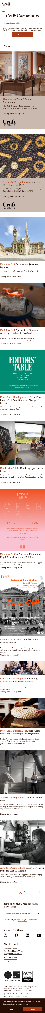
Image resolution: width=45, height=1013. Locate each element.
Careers (17, 997)
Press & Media (8, 997)
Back (3, 11)
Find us (6, 962)
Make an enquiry (10, 958)
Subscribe (22, 34)
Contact (24, 997)
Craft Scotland (12, 4)
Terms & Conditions (28, 994)
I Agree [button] (32, 1009)
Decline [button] (12, 1009)
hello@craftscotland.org (13, 954)
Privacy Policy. (22, 921)
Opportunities (15, 23)
